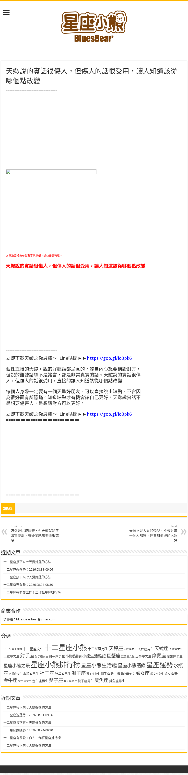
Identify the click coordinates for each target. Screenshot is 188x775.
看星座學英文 (126, 674)
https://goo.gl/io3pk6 (109, 358)
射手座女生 (41, 656)
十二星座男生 (98, 649)
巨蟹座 (113, 656)
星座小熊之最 (16, 665)
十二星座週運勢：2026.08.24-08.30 (28, 585)
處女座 (143, 673)
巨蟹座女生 (128, 656)
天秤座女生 (130, 649)
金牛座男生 (40, 681)
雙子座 (56, 680)
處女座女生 (157, 674)
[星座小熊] (94, 24)
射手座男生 (57, 656)
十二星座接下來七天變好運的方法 (27, 562)
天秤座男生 (146, 649)
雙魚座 (101, 680)
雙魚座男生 (117, 681)
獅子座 (79, 673)
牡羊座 (47, 673)
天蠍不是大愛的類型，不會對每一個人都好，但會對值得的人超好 (153, 533)
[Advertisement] (94, 127)
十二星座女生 (33, 649)
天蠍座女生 (176, 649)
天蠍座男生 (11, 656)
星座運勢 (159, 665)
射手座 (27, 656)
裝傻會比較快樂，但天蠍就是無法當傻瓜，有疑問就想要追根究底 (35, 533)
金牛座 (10, 680)
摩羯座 (159, 656)
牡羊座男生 (63, 674)
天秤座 (116, 648)
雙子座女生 (70, 681)
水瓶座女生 (15, 674)
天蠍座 (161, 648)
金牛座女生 (25, 681)
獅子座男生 (109, 674)
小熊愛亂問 (74, 656)
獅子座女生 (93, 674)
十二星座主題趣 (12, 649)
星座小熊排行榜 (55, 665)
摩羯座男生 (175, 656)
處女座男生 (172, 674)
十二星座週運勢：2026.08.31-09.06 (28, 569)
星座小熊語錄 (132, 665)
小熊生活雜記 (94, 656)
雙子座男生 (86, 681)
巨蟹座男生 (143, 656)
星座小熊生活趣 (99, 665)
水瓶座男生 (31, 674)
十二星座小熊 (65, 647)
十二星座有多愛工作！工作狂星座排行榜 (32, 592)
